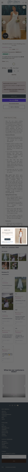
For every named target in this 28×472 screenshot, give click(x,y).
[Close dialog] (26, 228)
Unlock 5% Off (7, 239)
